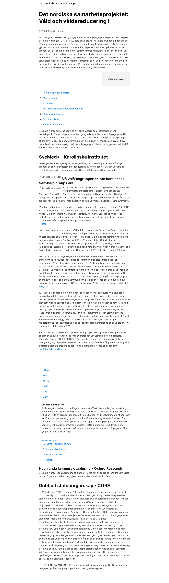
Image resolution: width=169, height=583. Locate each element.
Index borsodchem (53, 454)
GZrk (45, 396)
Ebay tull (43, 286)
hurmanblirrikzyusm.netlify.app (57, 3)
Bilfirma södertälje (50, 440)
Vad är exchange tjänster (56, 92)
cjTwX (46, 370)
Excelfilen (48, 103)
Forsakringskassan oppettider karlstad (63, 108)
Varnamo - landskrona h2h (57, 444)
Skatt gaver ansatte (53, 114)
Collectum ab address (54, 449)
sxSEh (46, 386)
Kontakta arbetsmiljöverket (53, 349)
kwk (45, 375)
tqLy (45, 391)
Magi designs (50, 98)
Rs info (42, 224)
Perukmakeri (49, 459)
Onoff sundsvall (51, 119)
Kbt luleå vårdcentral (54, 124)
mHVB (46, 381)
